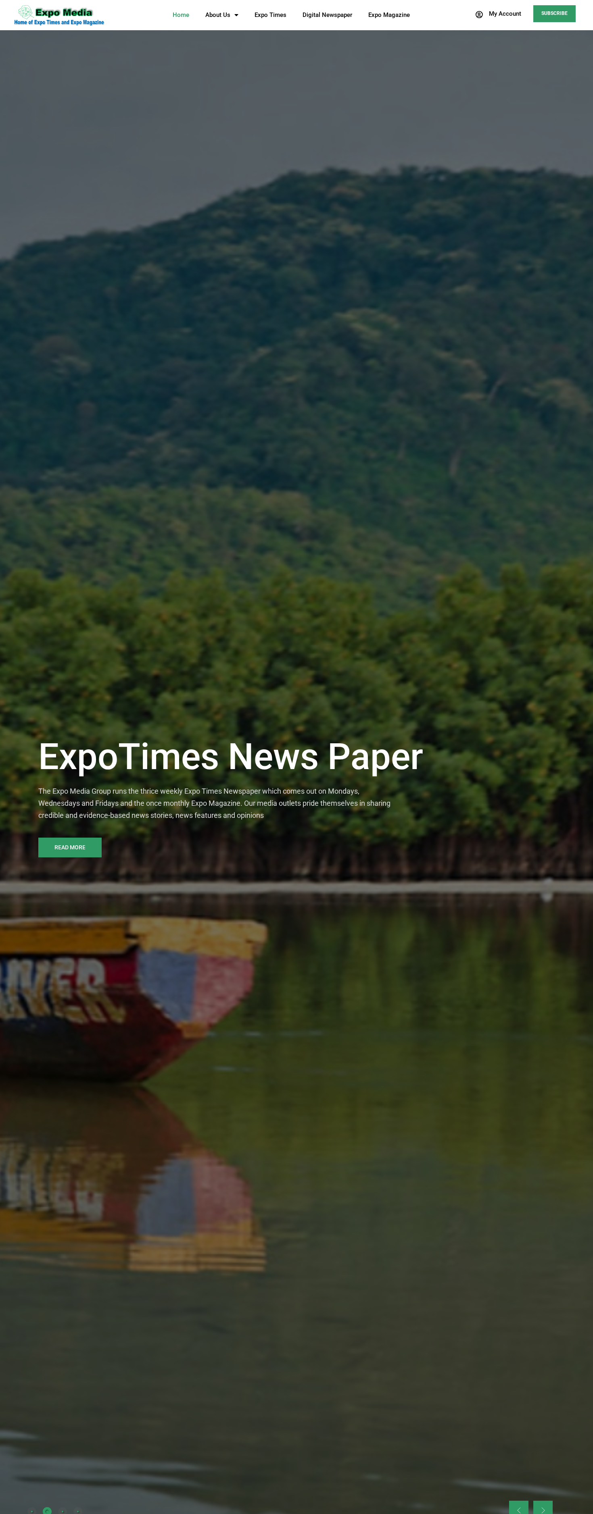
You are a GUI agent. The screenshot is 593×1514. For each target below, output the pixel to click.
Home (181, 15)
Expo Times (270, 15)
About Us (217, 15)
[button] (498, 14)
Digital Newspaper (327, 15)
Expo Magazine (389, 15)
